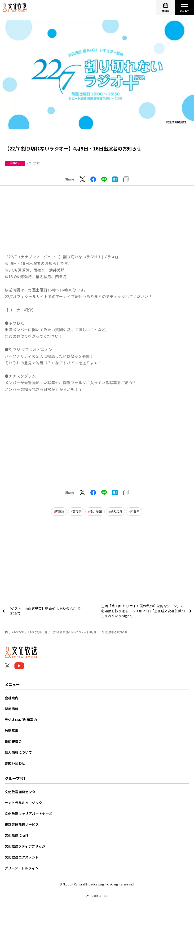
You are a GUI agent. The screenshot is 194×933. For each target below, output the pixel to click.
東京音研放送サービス (22, 824)
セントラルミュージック (23, 802)
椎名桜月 (116, 511)
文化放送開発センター (22, 791)
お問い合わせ (15, 763)
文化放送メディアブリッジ (25, 846)
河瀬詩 (59, 511)
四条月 (135, 511)
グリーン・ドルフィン (22, 868)
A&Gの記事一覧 (37, 632)
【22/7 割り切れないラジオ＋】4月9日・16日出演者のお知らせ (89, 632)
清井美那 (96, 511)
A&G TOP (18, 632)
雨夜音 (77, 511)
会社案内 (11, 697)
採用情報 (11, 708)
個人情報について (18, 752)
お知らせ (15, 163)
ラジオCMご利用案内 (21, 719)
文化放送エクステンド (22, 857)
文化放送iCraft (16, 835)
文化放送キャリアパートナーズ (28, 813)
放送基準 (11, 730)
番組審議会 (13, 741)
